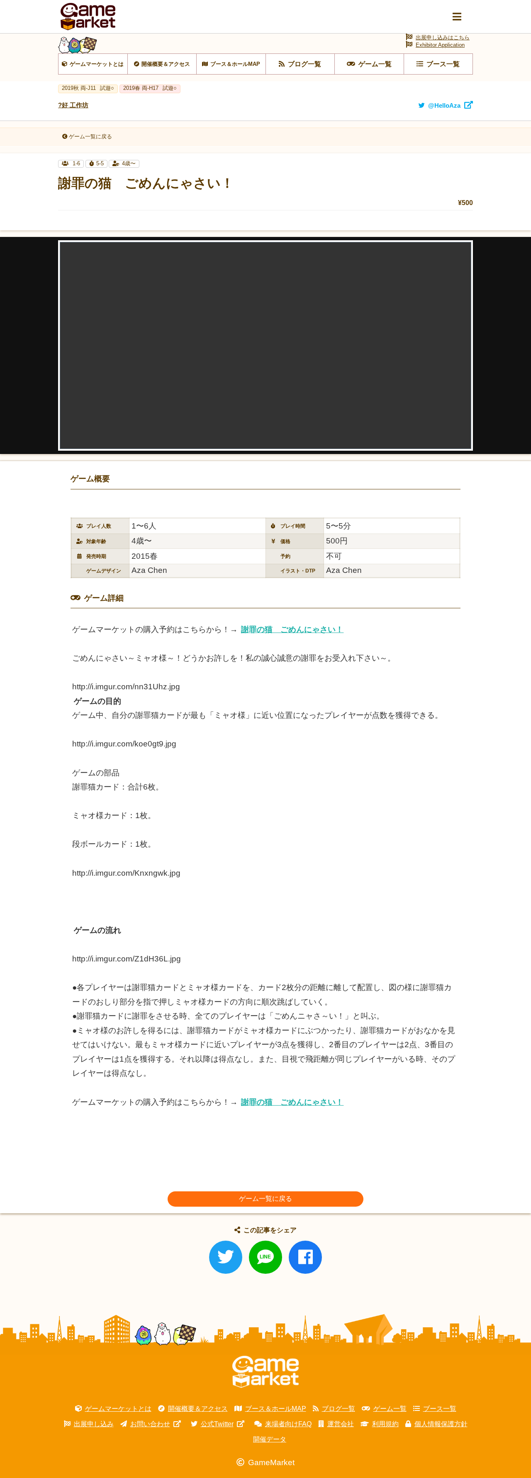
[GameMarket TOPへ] (265, 1372)
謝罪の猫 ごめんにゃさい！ (292, 629)
